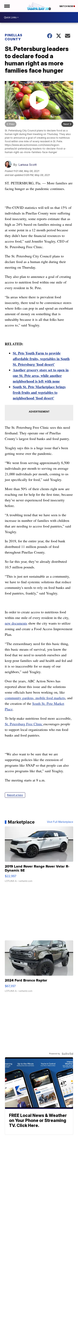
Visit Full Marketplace (60, 822)
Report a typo (15, 795)
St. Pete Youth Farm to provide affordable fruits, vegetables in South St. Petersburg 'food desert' (41, 359)
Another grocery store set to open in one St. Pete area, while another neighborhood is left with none (41, 375)
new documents (16, 623)
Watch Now (66, 6)
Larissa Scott (27, 165)
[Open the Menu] (6, 6)
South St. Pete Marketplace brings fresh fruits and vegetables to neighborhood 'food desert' (39, 392)
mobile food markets (49, 697)
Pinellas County (13, 37)
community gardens (19, 697)
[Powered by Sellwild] (67, 1053)
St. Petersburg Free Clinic (24, 723)
